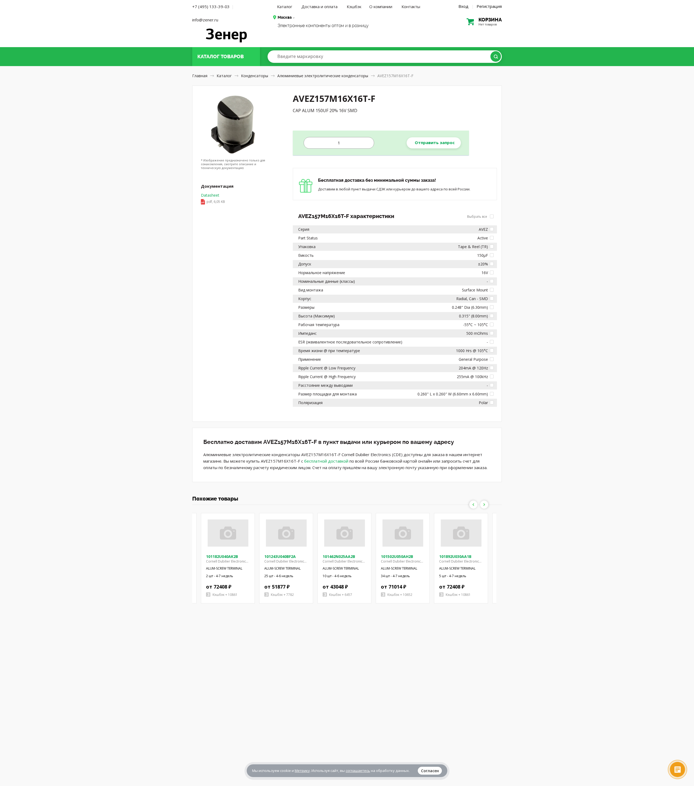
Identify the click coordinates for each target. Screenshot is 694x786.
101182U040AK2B (222, 556)
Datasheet (213, 198)
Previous (473, 505)
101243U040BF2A (280, 556)
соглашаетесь (358, 770)
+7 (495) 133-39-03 (211, 6)
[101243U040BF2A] (286, 533)
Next (484, 505)
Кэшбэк (354, 6)
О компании (380, 6)
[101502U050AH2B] (403, 533)
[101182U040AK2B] (228, 533)
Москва (285, 17)
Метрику (302, 770)
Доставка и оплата (319, 6)
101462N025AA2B (339, 556)
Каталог (284, 6)
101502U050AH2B (397, 556)
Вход (463, 6)
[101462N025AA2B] (344, 533)
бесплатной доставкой (326, 461)
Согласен (430, 770)
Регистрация (489, 6)
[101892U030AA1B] (461, 533)
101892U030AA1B (455, 556)
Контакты (410, 6)
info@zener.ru (205, 19)
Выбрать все (477, 216)
